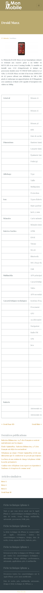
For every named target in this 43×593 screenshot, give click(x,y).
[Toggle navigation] (38, 5)
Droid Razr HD (8, 424)
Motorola (6, 38)
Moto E (4, 489)
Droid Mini (36, 424)
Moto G (4, 485)
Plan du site (21, 591)
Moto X (4, 481)
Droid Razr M (6, 492)
